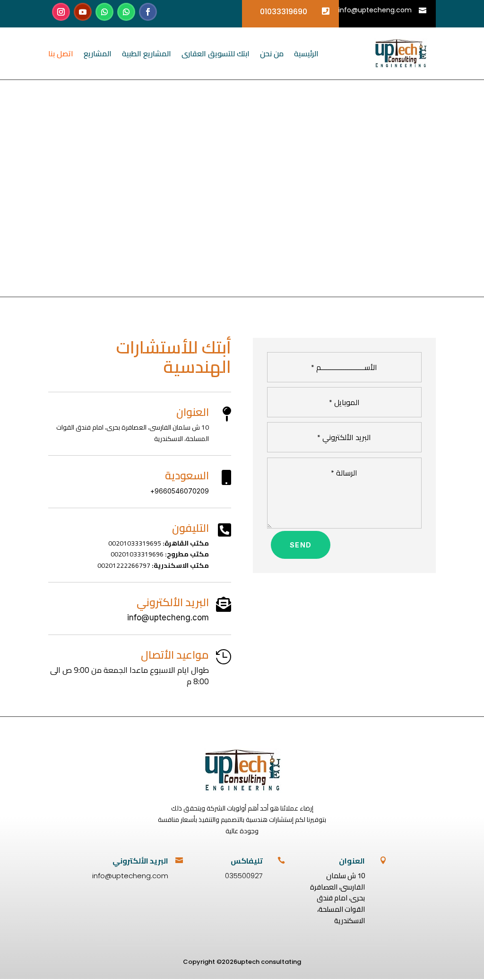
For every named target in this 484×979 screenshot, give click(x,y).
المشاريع (98, 53)
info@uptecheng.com (375, 10)
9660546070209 (182, 491)
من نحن (272, 53)
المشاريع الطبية (146, 53)
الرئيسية (306, 53)
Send (301, 545)
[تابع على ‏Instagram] (61, 12)
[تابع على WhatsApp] (126, 12)
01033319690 (283, 11)
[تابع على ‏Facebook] (148, 12)
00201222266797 (123, 565)
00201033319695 (134, 543)
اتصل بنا (60, 53)
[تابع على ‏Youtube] (83, 12)
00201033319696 (137, 554)
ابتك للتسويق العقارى (216, 53)
